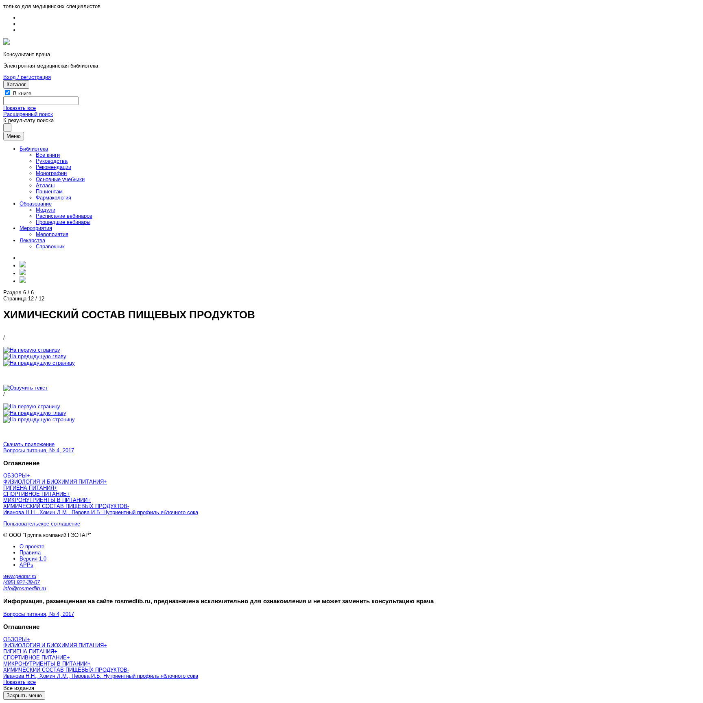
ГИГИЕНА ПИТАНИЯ (28, 488)
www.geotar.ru (19, 576)
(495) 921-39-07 (21, 582)
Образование (36, 204)
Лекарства (32, 240)
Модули (45, 210)
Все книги (48, 155)
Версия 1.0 (33, 559)
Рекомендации (53, 167)
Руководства (52, 161)
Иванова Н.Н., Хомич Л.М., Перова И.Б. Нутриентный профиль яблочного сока (100, 512)
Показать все (19, 108)
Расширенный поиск (28, 114)
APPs (26, 565)
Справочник (50, 246)
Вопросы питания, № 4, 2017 (38, 450)
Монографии (51, 173)
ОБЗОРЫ (15, 476)
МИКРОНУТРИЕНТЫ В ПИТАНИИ (45, 500)
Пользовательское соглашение (41, 524)
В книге (22, 93)
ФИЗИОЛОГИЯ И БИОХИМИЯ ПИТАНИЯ (53, 482)
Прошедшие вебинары (63, 222)
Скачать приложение (29, 444)
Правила (30, 553)
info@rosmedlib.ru (24, 588)
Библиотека (34, 149)
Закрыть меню (24, 695)
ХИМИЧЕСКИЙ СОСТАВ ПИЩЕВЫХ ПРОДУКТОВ (65, 506)
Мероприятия (36, 228)
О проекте (32, 546)
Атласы (45, 185)
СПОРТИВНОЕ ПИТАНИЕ (35, 494)
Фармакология (53, 198)
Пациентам (49, 191)
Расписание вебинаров (64, 216)
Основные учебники (60, 179)
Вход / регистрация (27, 77)
